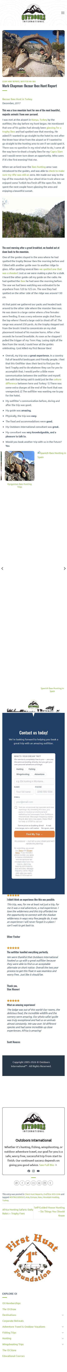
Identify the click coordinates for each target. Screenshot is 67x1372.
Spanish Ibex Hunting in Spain (49, 689)
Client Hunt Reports (11, 81)
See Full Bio (46, 1164)
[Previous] (2, 575)
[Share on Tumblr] (50, 1183)
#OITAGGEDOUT (17, 1197)
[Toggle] (63, 1315)
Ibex (40, 1197)
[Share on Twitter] (27, 1183)
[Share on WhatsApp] (16, 1183)
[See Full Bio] (56, 1165)
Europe (33, 1197)
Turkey (5, 1200)
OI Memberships (11, 1303)
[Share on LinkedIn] (44, 1183)
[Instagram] (33, 1171)
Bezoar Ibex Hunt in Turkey (17, 98)
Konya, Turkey (39, 119)
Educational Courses (13, 1355)
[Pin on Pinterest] (39, 1183)
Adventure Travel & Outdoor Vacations (23, 1326)
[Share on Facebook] (22, 1183)
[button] (63, 13)
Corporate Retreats (13, 1320)
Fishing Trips (9, 1332)
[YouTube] (38, 1171)
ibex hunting (39, 166)
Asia (27, 1197)
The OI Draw (9, 1309)
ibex (23, 280)
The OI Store (9, 1350)
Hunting (6, 1338)
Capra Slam (56, 151)
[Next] (64, 575)
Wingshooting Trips (13, 1344)
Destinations (9, 1314)
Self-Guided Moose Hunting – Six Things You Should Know (49, 1211)
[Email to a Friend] (33, 1183)
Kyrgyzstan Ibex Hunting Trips (17, 485)
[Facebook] (29, 1171)
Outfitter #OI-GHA (28, 81)
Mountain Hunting (51, 1197)
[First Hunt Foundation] (31, 1257)
